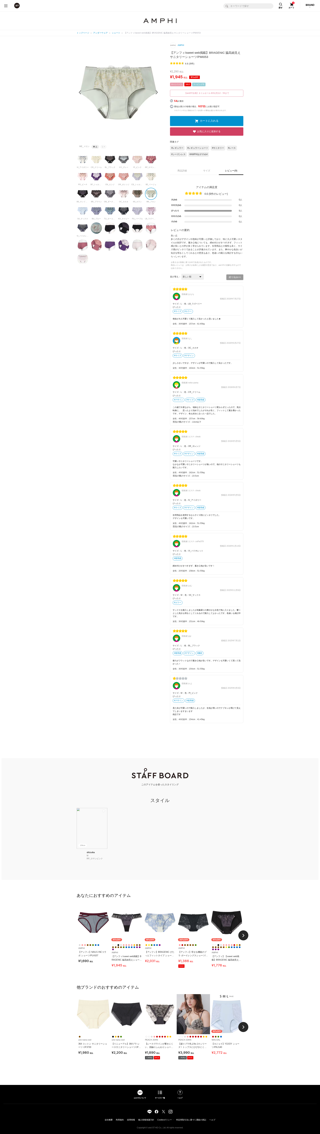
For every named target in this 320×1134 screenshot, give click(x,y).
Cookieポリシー (164, 1120)
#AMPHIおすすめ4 (199, 154)
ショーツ (116, 33)
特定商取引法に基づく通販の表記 (191, 1120)
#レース (232, 148)
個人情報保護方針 (146, 1120)
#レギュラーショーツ (197, 148)
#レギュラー (177, 148)
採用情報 (131, 1120)
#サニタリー (218, 148)
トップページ (83, 33)
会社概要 (109, 1120)
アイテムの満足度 (206, 187)
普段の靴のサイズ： (182, 422)
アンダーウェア (100, 33)
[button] (157, 92)
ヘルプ (212, 1120)
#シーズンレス (178, 154)
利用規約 (120, 1120)
